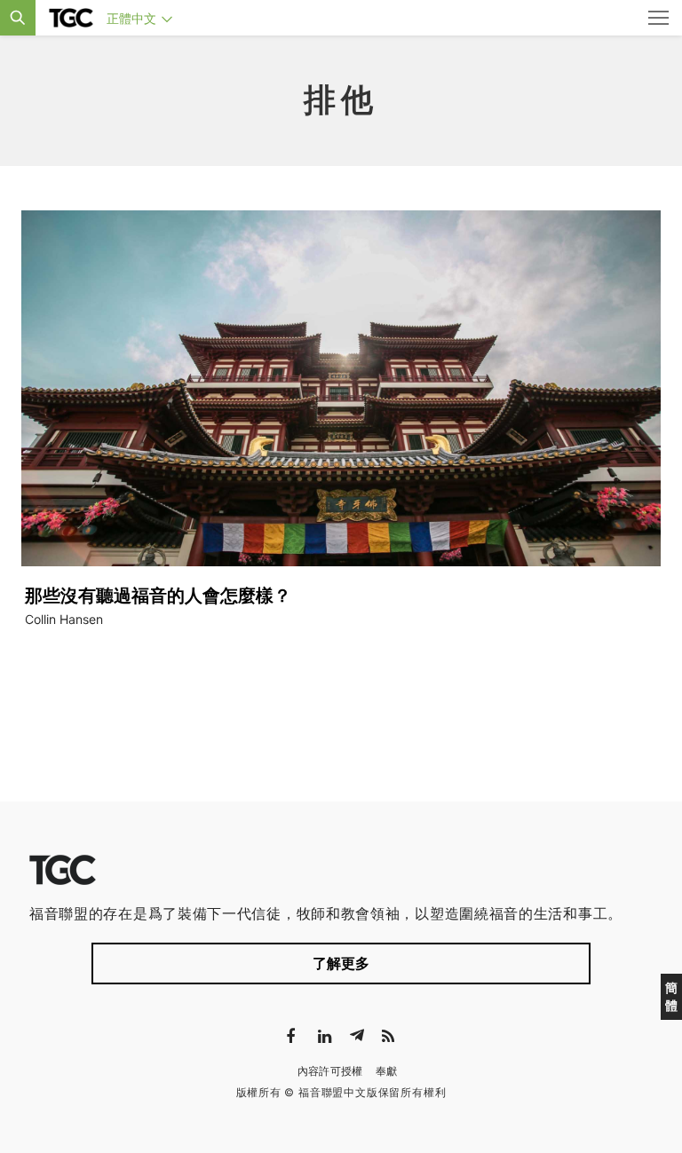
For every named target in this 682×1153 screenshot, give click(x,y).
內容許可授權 (330, 1071)
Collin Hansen (64, 619)
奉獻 (387, 1071)
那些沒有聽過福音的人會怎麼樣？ (158, 595)
